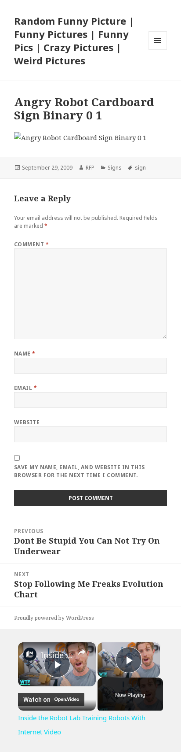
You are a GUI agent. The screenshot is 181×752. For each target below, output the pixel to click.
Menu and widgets (158, 49)
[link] (29, 654)
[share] (81, 652)
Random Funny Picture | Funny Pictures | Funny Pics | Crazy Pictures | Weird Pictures (74, 40)
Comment (31, 244)
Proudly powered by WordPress (54, 618)
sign (140, 167)
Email (25, 388)
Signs (115, 167)
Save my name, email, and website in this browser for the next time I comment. (79, 471)
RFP (90, 167)
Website (27, 422)
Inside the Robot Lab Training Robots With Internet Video (57, 655)
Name (25, 353)
